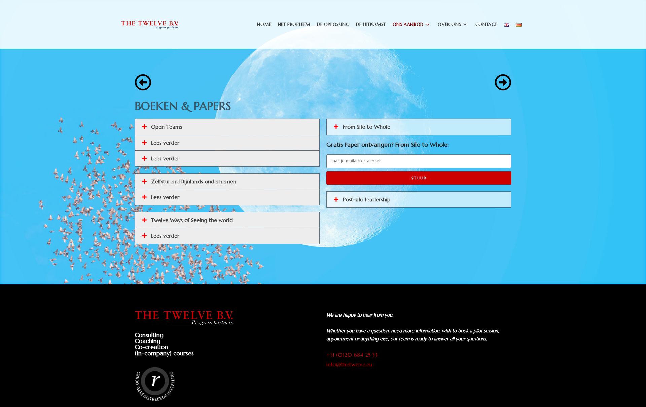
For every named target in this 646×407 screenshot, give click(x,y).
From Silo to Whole (366, 126)
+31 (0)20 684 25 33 (352, 354)
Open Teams (166, 126)
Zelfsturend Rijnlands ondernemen (193, 181)
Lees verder (165, 142)
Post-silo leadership (366, 199)
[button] (227, 127)
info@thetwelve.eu (349, 364)
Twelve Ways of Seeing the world (192, 220)
